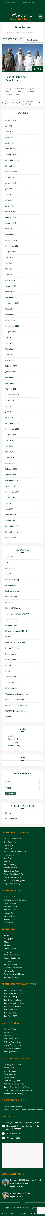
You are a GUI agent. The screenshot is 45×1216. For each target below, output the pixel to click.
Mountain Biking (10, 1077)
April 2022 (9, 354)
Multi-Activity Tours (12, 1080)
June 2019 (9, 509)
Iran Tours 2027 (10, 1016)
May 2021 (9, 417)
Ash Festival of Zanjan (20, 1193)
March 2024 (10, 280)
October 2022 (11, 320)
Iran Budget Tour (11, 977)
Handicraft (9, 602)
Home (9, 32)
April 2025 (9, 206)
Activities (9, 557)
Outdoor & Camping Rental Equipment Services (23, 1110)
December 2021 (11, 377)
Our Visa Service (10, 906)
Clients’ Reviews (11, 868)
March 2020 (10, 463)
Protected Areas (12, 659)
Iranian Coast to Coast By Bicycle (17, 1087)
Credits (33, 1213)
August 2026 (10, 120)
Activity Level (9, 919)
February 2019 (10, 515)
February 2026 (11, 149)
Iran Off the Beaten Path (14, 1006)
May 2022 (9, 349)
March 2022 (10, 360)
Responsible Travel (12, 855)
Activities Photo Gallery (13, 1093)
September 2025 (12, 177)
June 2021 (9, 412)
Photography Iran (11, 1051)
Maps (6, 942)
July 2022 (9, 337)
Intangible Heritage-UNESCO (17, 614)
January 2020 (10, 475)
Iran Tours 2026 (10, 1013)
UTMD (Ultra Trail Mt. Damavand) (18, 1090)
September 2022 (12, 326)
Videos (8, 717)
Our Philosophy (10, 842)
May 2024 (9, 269)
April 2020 (9, 457)
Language (8, 951)
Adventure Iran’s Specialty (15, 851)
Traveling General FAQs (14, 974)
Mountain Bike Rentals (13, 1106)
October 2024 (11, 240)
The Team (8, 845)
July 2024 (9, 257)
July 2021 (8, 406)
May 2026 (9, 137)
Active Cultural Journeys (13, 1045)
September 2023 (12, 303)
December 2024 (12, 229)
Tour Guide (8, 922)
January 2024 (10, 286)
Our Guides (8, 858)
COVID (8, 574)
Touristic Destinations (13, 968)
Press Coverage (10, 864)
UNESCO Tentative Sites (15, 711)
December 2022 (11, 309)
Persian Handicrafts (12, 958)
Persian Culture (10, 948)
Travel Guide (10, 677)
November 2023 (11, 297)
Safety (8, 671)
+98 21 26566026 (13, 1133)
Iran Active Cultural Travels (15, 1003)
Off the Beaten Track (12, 1042)
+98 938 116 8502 (13, 1138)
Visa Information (10, 964)
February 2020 (11, 469)
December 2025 (12, 160)
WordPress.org (14, 745)
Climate (7, 945)
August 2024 (10, 252)
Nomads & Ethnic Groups (15, 642)
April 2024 (9, 274)
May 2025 (9, 200)
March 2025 (10, 212)
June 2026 (9, 131)
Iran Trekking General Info (14, 990)
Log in (10, 736)
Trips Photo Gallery (12, 884)
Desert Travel (10, 1071)
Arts (7, 562)
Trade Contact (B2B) (12, 877)
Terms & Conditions (9, 1213)
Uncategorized (11, 688)
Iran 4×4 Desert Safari (13, 1000)
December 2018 (11, 526)
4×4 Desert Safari (11, 1039)
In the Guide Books (12, 871)
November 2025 (12, 166)
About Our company (12, 839)
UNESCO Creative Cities (15, 699)
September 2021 (12, 394)
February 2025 (11, 217)
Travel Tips (10, 682)
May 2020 (9, 452)
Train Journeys (10, 1074)
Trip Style (8, 848)
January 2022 (10, 372)
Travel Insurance (11, 903)
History (7, 935)
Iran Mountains (11, 619)
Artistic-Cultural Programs (14, 880)
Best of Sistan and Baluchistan (16, 78)
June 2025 (9, 194)
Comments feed (14, 742)
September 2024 (12, 246)
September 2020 (12, 429)
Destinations (10, 585)
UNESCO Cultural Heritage (16, 705)
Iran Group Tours (11, 1009)
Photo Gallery (9, 971)
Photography (10, 654)
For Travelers (9, 961)
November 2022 (11, 314)
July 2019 (8, 503)
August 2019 (10, 497)
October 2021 (10, 389)
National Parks (11, 625)
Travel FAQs (9, 913)
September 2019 (12, 492)
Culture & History (12, 579)
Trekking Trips (10, 1029)
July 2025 (9, 189)
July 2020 (9, 440)
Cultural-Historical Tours (14, 1084)
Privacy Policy (23, 1213)
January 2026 (10, 154)
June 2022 (9, 343)
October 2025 (11, 171)
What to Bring (9, 916)
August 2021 (10, 400)
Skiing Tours (9, 1068)
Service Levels (10, 910)
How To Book (9, 897)
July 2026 (9, 126)
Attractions (9, 568)
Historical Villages (12, 608)
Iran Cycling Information (13, 993)
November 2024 (12, 234)
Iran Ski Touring (10, 997)
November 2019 (11, 480)
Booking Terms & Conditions (15, 900)
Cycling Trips (9, 1032)
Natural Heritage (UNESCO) (16, 631)
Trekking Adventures (12, 1064)
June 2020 (9, 446)
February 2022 (11, 366)
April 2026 (9, 143)
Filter (10, 794)
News (7, 637)
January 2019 (10, 520)
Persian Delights (12, 648)
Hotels (8, 813)
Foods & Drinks (11, 597)
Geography (8, 939)
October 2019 (10, 486)
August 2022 (10, 332)
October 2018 (10, 537)
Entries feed (13, 739)
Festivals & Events (12, 591)
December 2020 (12, 423)
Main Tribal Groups (12, 955)
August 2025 (10, 183)
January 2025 (10, 223)
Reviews (8, 665)
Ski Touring (8, 1035)
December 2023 (11, 292)
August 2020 (10, 435)
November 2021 (11, 383)
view (38, 103)
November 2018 (11, 532)
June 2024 (9, 263)
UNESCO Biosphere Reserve (16, 694)
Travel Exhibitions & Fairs (14, 874)
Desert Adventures (12, 1048)
